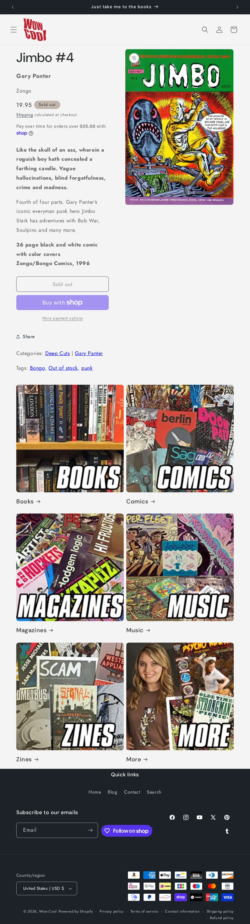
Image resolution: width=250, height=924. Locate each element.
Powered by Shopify (76, 911)
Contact (132, 792)
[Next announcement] (237, 7)
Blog (112, 792)
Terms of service (145, 911)
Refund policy (222, 917)
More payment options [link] (62, 318)
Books (25, 501)
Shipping (24, 115)
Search (154, 792)
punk (86, 368)
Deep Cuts (57, 353)
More (133, 759)
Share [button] (29, 336)
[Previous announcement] (13, 7)
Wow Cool (48, 911)
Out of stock (63, 368)
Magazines (31, 630)
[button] (14, 29)
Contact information (182, 911)
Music (135, 630)
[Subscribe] (90, 830)
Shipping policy (220, 911)
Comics (137, 501)
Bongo (37, 368)
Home (95, 792)
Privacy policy (112, 911)
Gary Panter (89, 353)
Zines (24, 759)
